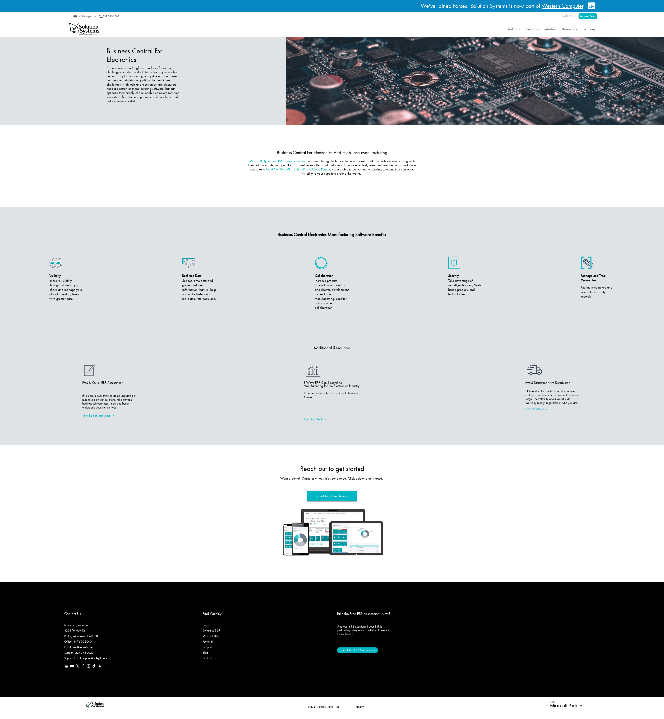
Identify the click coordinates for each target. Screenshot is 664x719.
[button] (514, 29)
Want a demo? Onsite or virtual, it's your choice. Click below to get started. (332, 478)
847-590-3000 (82, 641)
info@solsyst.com (83, 647)
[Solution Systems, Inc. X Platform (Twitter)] (77, 666)
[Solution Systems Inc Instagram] (88, 666)
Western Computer (562, 5)
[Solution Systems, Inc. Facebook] (83, 666)
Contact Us (567, 16)
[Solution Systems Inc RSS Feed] (100, 666)
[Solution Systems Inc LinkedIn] (66, 666)
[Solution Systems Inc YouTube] (72, 666)
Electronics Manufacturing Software (339, 234)
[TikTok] (94, 666)
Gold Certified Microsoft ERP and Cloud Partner (298, 169)
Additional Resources (332, 348)
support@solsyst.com (95, 658)
